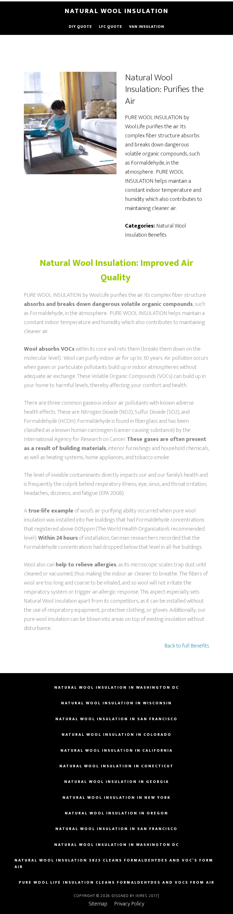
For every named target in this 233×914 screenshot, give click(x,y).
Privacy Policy (129, 904)
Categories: (140, 225)
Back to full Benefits (187, 646)
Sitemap (101, 904)
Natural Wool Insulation (116, 11)
